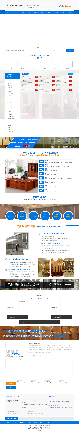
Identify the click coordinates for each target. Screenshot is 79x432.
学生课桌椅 (11, 107)
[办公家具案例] (10, 307)
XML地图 (39, 430)
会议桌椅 (10, 85)
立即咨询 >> (68, 284)
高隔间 (10, 95)
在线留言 (68, 1)
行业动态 (16, 396)
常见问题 (51, 396)
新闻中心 (49, 12)
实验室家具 (36, 12)
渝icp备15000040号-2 (33, 427)
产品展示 (9, 76)
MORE (70, 73)
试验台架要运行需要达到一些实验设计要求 (35, 413)
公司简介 (43, 12)
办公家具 (15, 12)
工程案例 (56, 12)
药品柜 (10, 129)
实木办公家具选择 (53, 404)
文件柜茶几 (11, 93)
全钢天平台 (11, 131)
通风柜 (10, 127)
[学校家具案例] (22, 301)
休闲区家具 (11, 97)
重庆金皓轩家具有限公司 (34, 343)
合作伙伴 (39, 58)
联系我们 (72, 1)
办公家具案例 (12, 317)
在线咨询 (61, 336)
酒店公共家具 (11, 116)
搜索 (70, 50)
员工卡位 (10, 87)
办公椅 (10, 89)
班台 (10, 83)
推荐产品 (25, 73)
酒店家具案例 (57, 317)
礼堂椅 (10, 91)
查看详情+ (24, 407)
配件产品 (10, 133)
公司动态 (9, 396)
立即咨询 (25, 146)
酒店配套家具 (11, 118)
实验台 (10, 125)
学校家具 (22, 12)
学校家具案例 (24, 322)
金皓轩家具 (15, 354)
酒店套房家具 (11, 114)
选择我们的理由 (25, 226)
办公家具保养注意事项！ (12, 413)
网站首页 (8, 12)
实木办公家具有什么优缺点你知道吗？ (15, 411)
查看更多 (34, 355)
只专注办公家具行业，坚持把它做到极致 (39, 153)
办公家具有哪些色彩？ (32, 411)
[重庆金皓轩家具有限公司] (46, 377)
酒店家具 (29, 12)
